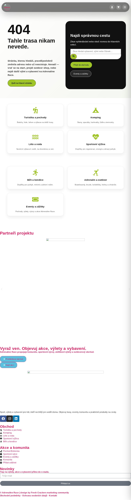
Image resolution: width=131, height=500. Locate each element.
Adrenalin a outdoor (95, 180)
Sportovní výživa (95, 144)
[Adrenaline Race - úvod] (7, 7)
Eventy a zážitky (35, 206)
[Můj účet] (112, 7)
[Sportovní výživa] (95, 137)
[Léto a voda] (35, 137)
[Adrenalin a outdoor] (95, 172)
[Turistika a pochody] (35, 110)
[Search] (73, 56)
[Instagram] (9, 418)
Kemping (96, 117)
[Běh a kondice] (35, 172)
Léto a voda (35, 144)
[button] (1, 289)
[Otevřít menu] (125, 7)
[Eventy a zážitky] (35, 199)
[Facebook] (3, 418)
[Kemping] (95, 110)
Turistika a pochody (35, 117)
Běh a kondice (35, 180)
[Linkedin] (16, 418)
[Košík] (118, 7)
